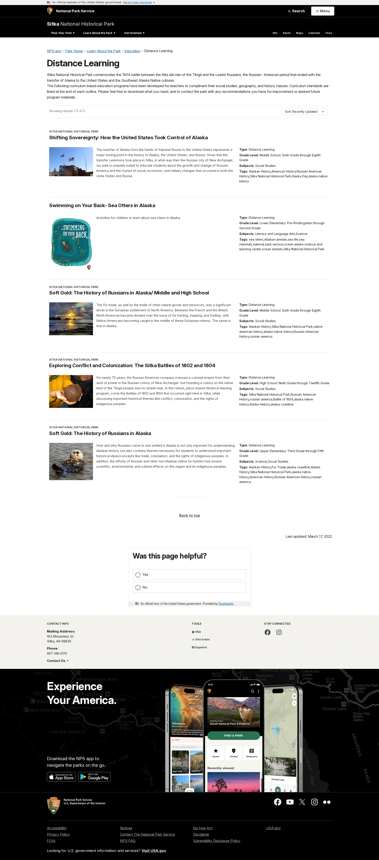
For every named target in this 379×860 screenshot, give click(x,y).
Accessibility (57, 828)
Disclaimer (201, 834)
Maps (299, 33)
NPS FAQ (127, 841)
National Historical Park (80, 24)
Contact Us (56, 661)
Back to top (189, 515)
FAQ (198, 631)
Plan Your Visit (61, 33)
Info (275, 33)
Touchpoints (225, 603)
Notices (126, 828)
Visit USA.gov (153, 850)
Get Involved (132, 33)
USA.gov (273, 828)
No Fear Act (202, 828)
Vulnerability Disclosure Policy (216, 841)
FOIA (51, 841)
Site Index (202, 639)
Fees (328, 33)
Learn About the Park (97, 33)
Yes (145, 574)
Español (201, 647)
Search (298, 11)
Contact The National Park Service (147, 834)
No (144, 587)
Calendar (314, 33)
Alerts (287, 33)
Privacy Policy (58, 834)
